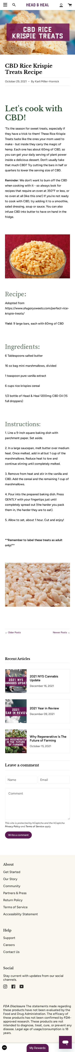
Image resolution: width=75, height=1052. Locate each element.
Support (9, 938)
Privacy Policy (12, 826)
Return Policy (13, 900)
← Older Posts (13, 632)
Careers (9, 945)
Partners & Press (14, 893)
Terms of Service (35, 826)
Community (11, 886)
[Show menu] (5, 4)
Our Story (10, 879)
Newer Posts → (61, 632)
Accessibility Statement (20, 914)
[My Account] (61, 5)
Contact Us (11, 952)
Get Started (11, 872)
